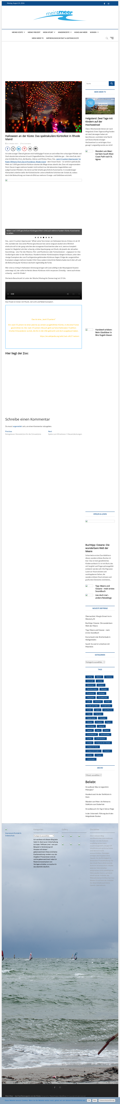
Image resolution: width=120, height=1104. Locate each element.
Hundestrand (102, 697)
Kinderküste (63, 32)
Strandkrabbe (105, 734)
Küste (89, 710)
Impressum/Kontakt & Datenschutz (62, 38)
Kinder (108, 701)
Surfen (89, 738)
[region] (43, 207)
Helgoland (90, 697)
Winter (89, 755)
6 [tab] (49, 237)
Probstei (99, 722)
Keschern (98, 701)
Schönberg (90, 726)
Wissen (93, 32)
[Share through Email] (30, 149)
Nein (94, 1100)
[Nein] (117, 1100)
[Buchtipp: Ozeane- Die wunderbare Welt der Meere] (100, 530)
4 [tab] (43, 237)
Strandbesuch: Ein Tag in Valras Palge (99, 809)
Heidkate (102, 693)
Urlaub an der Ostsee (103, 743)
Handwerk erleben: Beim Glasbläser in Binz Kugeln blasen (103, 332)
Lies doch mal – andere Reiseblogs (103, 596)
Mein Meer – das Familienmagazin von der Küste (23, 1096)
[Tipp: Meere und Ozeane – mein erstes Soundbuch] (89, 587)
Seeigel (89, 730)
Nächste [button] (79, 206)
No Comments (26, 143)
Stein (98, 730)
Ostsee (89, 722)
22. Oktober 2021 (12, 143)
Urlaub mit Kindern (93, 751)
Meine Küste (17, 32)
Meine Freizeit (34, 32)
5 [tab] (46, 237)
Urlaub (89, 743)
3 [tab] (40, 237)
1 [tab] (35, 237)
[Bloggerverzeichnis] (6, 829)
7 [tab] (51, 237)
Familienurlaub (92, 689)
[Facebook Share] (7, 149)
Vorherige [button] (8, 206)
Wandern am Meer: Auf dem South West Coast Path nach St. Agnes (104, 155)
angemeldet (17, 426)
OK (89, 1100)
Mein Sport (48, 32)
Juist (88, 701)
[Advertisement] (60, 58)
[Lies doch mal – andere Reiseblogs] (89, 596)
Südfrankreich (100, 738)
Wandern (107, 751)
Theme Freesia (54, 1096)
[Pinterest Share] (24, 149)
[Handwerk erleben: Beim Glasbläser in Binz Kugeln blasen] (89, 416)
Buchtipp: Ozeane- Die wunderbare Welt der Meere (97, 548)
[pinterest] (65, 1085)
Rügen (109, 722)
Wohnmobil (91, 759)
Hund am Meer (80, 32)
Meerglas (98, 714)
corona (100, 681)
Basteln (99, 677)
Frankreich (90, 693)
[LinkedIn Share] (19, 149)
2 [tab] (38, 237)
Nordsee (102, 718)
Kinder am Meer (92, 706)
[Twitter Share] (13, 149)
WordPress (62, 1096)
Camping (109, 677)
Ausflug (89, 677)
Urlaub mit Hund (92, 747)
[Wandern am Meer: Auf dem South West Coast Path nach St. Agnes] (89, 238)
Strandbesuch (91, 734)
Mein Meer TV (38, 38)
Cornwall (90, 681)
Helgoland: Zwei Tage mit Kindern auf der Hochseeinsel (99, 121)
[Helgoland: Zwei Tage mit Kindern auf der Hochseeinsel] (100, 106)
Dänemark (90, 685)
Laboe (98, 710)
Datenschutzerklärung (106, 1100)
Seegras (101, 726)
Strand (106, 730)
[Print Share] (35, 149)
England (101, 685)
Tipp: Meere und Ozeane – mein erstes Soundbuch (104, 589)
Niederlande (91, 718)
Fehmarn (104, 689)
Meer (89, 714)
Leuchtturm (108, 710)
